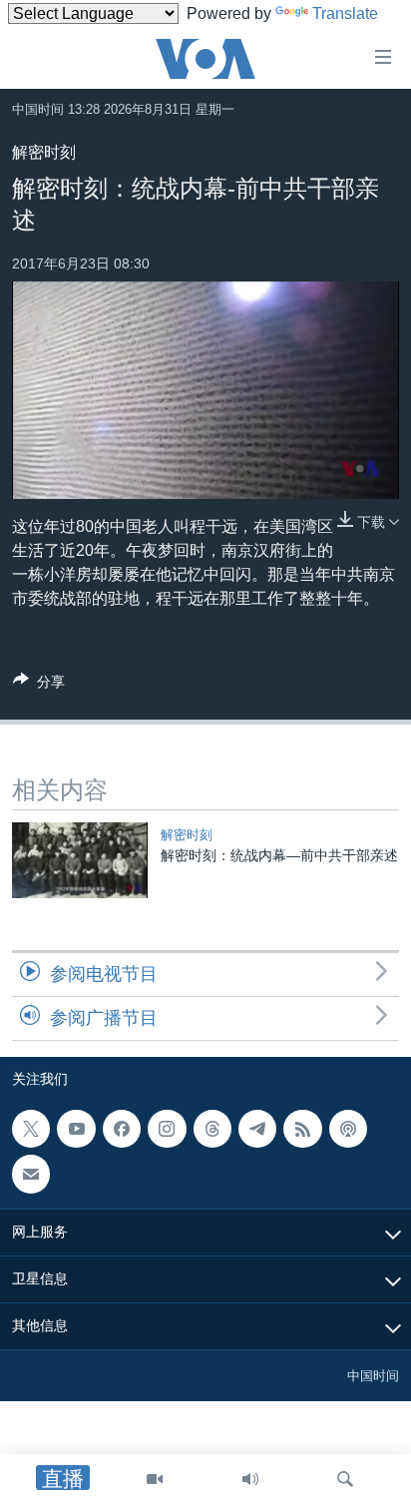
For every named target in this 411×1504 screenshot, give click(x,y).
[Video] (155, 1479)
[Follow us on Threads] (212, 1129)
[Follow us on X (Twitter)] (31, 1129)
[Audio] (250, 1479)
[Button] (39, 685)
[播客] (348, 1129)
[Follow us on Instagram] (167, 1129)
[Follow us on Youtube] (76, 1129)
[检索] (345, 1479)
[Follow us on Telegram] (257, 1129)
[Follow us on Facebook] (122, 1129)
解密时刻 (44, 152)
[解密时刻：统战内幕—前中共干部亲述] (80, 860)
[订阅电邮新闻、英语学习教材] (31, 1175)
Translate (345, 13)
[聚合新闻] (302, 1129)
